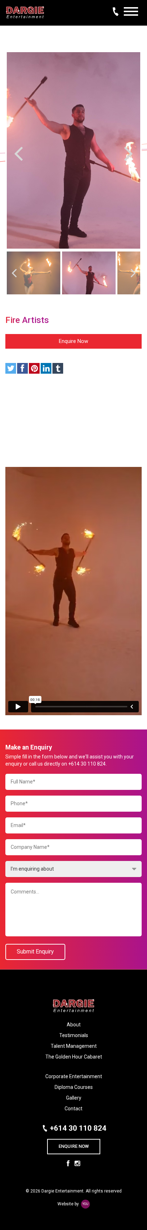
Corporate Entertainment (73, 1076)
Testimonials (73, 1035)
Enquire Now (73, 341)
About (74, 1024)
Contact (73, 1108)
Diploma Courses (74, 1087)
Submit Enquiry (35, 951)
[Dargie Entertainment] (25, 9)
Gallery (73, 1098)
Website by (72, 1203)
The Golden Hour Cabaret (73, 1057)
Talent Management (74, 1046)
